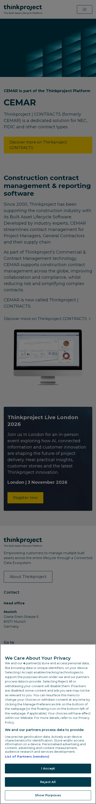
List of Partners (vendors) (27, 756)
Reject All (48, 782)
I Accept (48, 768)
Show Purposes (48, 795)
